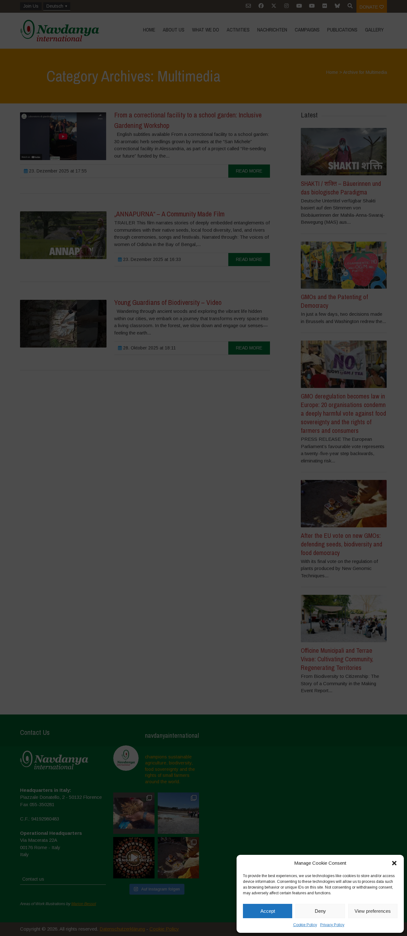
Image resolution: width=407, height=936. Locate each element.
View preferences (373, 911)
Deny (320, 911)
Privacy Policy (332, 925)
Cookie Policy (305, 925)
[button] (394, 863)
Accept (267, 911)
